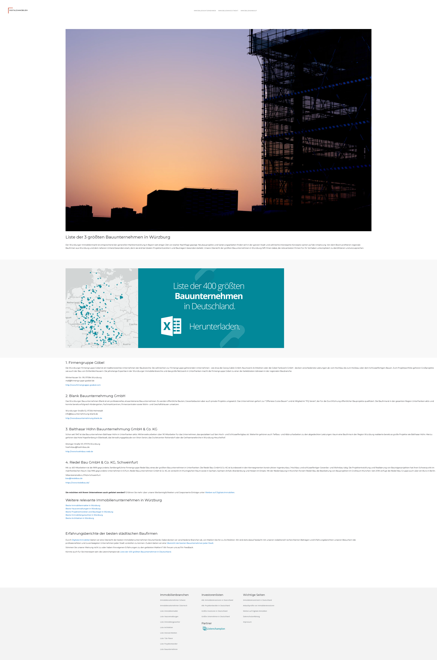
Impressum (247, 622)
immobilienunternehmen (205, 10)
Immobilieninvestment (228, 10)
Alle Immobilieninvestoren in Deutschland (217, 600)
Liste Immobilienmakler (169, 611)
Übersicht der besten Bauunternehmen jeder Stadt (190, 543)
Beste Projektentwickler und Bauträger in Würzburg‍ (89, 512)
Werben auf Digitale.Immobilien (219, 492)
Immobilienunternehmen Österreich (173, 605)
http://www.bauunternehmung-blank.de (84, 418)
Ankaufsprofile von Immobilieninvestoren (258, 605)
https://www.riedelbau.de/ (77, 483)
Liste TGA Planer (166, 638)
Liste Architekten (166, 627)
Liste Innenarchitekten (168, 633)
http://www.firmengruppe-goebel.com (83, 385)
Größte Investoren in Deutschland (214, 611)
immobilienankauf (249, 10)
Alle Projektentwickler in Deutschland (216, 605)
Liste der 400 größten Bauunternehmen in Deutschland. (145, 552)
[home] (18, 10)
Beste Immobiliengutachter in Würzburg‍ (84, 515)
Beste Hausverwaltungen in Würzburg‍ (83, 509)
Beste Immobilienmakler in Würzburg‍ (83, 505)
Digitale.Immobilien (81, 540)
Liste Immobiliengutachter (170, 622)
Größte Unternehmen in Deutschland (216, 616)
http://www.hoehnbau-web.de (79, 451)
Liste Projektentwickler (169, 644)
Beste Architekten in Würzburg (80, 518)
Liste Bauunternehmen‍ (169, 649)
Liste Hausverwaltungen (169, 616)
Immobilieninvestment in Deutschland (257, 600)
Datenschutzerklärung (251, 616)
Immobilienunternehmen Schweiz (172, 600)
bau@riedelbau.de (74, 478)
